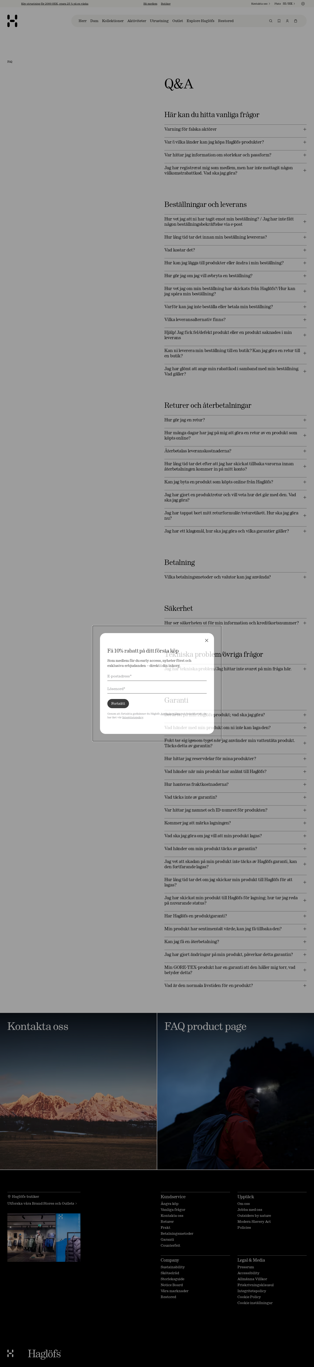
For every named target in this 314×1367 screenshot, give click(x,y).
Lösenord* (116, 689)
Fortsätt (118, 703)
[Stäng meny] (206, 640)
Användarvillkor (170, 713)
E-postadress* (119, 676)
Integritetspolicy (132, 717)
